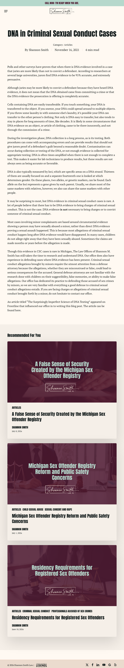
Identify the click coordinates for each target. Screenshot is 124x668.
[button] (6, 11)
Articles (68, 44)
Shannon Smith (39, 50)
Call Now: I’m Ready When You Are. (62, 3)
